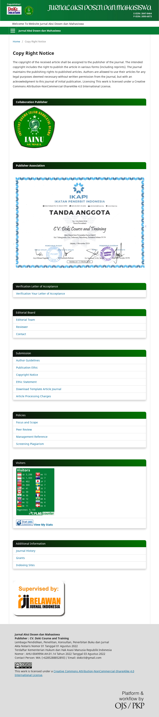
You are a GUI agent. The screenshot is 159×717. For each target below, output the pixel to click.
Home (16, 41)
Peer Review (24, 429)
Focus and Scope (27, 422)
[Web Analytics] (24, 524)
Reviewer (22, 327)
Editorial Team (25, 320)
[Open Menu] (13, 30)
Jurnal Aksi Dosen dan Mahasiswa (40, 30)
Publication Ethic (27, 367)
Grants (20, 558)
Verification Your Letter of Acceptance (40, 293)
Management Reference (32, 436)
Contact (21, 334)
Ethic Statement (26, 382)
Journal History (25, 551)
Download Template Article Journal (38, 389)
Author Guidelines (28, 360)
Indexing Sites (25, 565)
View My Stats (43, 524)
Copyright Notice (27, 375)
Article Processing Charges (33, 396)
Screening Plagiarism (30, 444)
